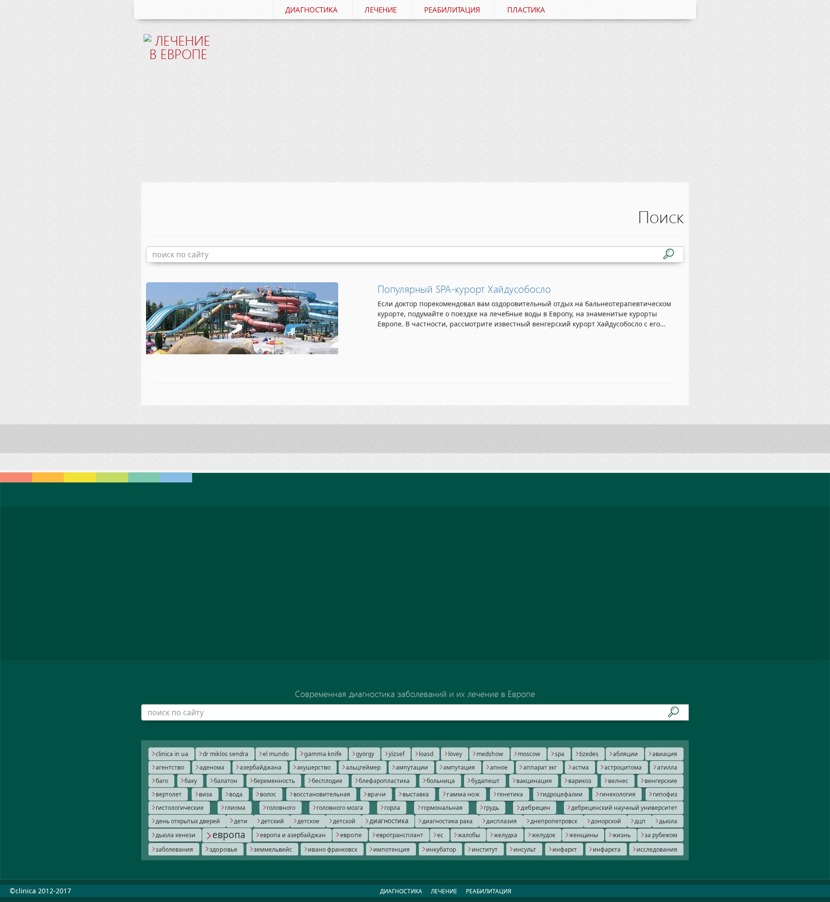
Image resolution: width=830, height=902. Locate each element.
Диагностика (311, 9)
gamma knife (323, 753)
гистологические (180, 808)
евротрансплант (399, 835)
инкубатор (441, 849)
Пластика (526, 9)
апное (499, 767)
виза (205, 794)
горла (392, 808)
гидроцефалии (561, 794)
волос (268, 794)
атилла (667, 767)
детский (272, 821)
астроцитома (623, 767)
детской (344, 821)
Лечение (381, 9)
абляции (625, 754)
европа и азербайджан (293, 835)
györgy (365, 754)
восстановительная (321, 794)
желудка (505, 835)
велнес (618, 781)
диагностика (388, 821)
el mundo (276, 754)
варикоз (579, 781)
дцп (640, 821)
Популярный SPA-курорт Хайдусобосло (464, 289)
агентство (170, 767)
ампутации (412, 767)
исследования (656, 849)
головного (281, 808)
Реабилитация (452, 9)
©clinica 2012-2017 (40, 890)
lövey (455, 754)
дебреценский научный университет (624, 808)
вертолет (169, 794)
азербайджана (260, 767)
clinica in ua (172, 754)
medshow (489, 754)
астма (580, 767)
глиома (235, 808)
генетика (510, 794)
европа (228, 834)
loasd (426, 754)
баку (190, 781)
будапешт (485, 781)
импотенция (391, 849)
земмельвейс (273, 849)
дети (240, 821)
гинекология (617, 794)
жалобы (469, 835)
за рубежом (661, 835)
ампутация (459, 767)
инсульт (524, 849)
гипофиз (665, 794)
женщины (583, 835)
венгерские (661, 781)
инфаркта (607, 849)
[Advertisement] (462, 95)
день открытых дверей (188, 821)
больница (441, 781)
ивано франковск (332, 849)
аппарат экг (540, 767)
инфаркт (564, 849)
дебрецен (535, 807)
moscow (529, 754)
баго (162, 781)
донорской (606, 821)
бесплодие (327, 781)
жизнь (621, 835)
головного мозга (340, 808)
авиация (664, 754)
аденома (211, 767)
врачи (376, 794)
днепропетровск (553, 821)
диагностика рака (447, 821)
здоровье (223, 849)
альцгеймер (363, 767)
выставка (416, 794)
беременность (274, 781)
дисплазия (501, 821)
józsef (396, 754)
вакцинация (534, 781)
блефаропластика (384, 781)
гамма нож (463, 794)
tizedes (588, 754)
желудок (543, 835)
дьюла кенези (175, 835)
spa (559, 754)
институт (485, 849)
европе (351, 834)
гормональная (442, 808)
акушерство (313, 767)
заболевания (174, 849)
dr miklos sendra (225, 754)
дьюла (668, 821)
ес (440, 835)
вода (236, 794)
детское (308, 821)
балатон (225, 781)
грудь (491, 808)
